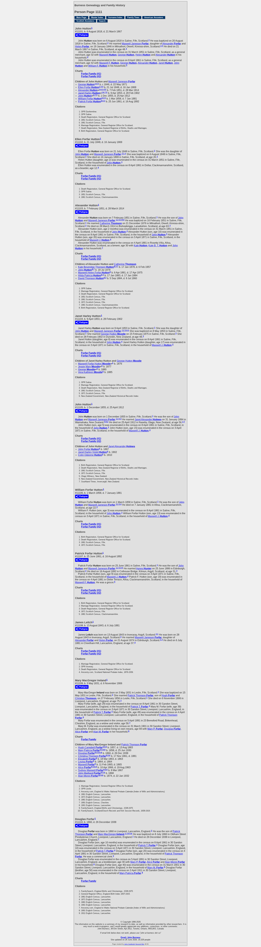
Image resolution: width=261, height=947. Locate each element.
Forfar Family (88, 739)
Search (102, 21)
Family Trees (133, 17)
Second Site (139, 944)
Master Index (97, 17)
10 (99, 775)
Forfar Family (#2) (91, 76)
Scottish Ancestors (85, 21)
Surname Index (115, 17)
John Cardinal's (129, 944)
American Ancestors (153, 17)
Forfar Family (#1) (91, 73)
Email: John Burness (130, 937)
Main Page (81, 17)
